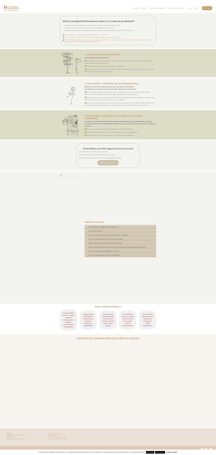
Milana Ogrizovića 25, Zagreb (16, 439)
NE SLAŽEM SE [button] (160, 452)
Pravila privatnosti (54, 435)
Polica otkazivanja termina (57, 437)
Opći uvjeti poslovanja (55, 433)
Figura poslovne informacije (57, 439)
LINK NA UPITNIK (106, 163)
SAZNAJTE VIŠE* (171, 452)
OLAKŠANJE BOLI (128, 83)
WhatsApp (10, 437)
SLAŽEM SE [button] (150, 452)
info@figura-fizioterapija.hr (15, 435)
